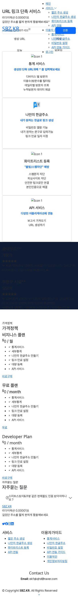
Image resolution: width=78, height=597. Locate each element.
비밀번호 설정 (59, 43)
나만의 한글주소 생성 (64, 17)
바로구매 (7, 376)
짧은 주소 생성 (60, 12)
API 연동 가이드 (61, 47)
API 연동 (57, 25)
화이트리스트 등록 (62, 21)
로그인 (49, 52)
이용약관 (52, 556)
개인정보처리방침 (57, 561)
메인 (48, 3)
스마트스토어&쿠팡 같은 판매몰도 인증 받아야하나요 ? (38, 497)
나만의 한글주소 (61, 38)
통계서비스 (58, 34)
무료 (4, 427)
